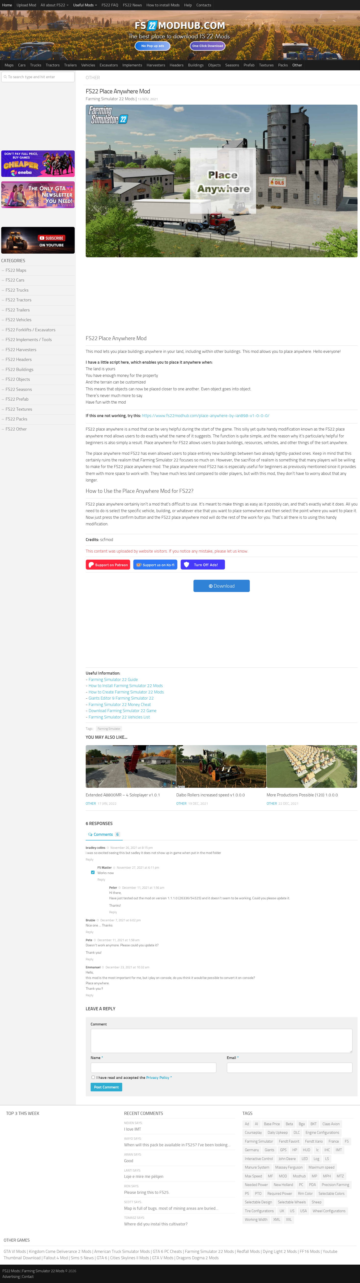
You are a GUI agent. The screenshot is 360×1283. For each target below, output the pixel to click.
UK (282, 1211)
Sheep (317, 1202)
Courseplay (253, 1132)
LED (305, 1159)
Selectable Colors (332, 1193)
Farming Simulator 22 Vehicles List (119, 717)
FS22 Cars (15, 280)
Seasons (232, 65)
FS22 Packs (16, 419)
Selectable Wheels (292, 1202)
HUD (306, 1150)
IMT (339, 1150)
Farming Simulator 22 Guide (113, 679)
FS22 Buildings (19, 369)
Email (233, 1057)
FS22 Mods (11, 1271)
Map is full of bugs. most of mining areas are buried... (171, 1208)
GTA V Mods (162, 1257)
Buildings (196, 65)
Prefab (249, 65)
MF (270, 1176)
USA (303, 1211)
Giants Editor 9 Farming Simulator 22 (121, 698)
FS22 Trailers (18, 310)
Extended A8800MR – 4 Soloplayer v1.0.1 (123, 794)
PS (247, 1193)
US (292, 1211)
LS (327, 1159)
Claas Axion (331, 1124)
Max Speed (253, 1176)
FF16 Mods (310, 1251)
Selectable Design (258, 1202)
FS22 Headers (19, 359)
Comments (106, 834)
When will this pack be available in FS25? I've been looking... (177, 1144)
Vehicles (88, 65)
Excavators (109, 65)
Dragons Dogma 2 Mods (197, 1257)
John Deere (287, 1159)
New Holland (283, 1185)
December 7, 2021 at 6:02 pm (120, 920)
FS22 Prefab (17, 399)
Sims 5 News (82, 1257)
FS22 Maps (16, 270)
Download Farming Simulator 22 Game (122, 710)
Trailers (70, 65)
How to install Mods (163, 5)
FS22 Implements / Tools (29, 339)
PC (301, 1185)
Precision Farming (335, 1185)
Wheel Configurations (329, 1211)
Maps (9, 65)
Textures (266, 65)
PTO (258, 1193)
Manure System (257, 1167)
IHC (327, 1150)
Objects (214, 65)
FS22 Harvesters (21, 349)
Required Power (279, 1193)
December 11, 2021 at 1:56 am (142, 887)
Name (97, 1057)
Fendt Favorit (289, 1141)
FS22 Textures (19, 409)
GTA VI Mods (15, 1251)
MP (314, 1176)
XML (276, 1219)
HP (294, 1150)
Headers (176, 65)
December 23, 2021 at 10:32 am (127, 967)
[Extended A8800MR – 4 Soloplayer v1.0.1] (131, 766)
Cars (21, 65)
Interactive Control (259, 1159)
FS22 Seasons (19, 389)
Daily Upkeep (278, 1132)
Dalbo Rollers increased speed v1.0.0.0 (210, 794)
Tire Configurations (259, 1211)
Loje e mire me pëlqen (143, 1176)
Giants (269, 1150)
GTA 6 (102, 1257)
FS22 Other (16, 429)
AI (256, 1124)
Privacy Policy (157, 1077)
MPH (327, 1176)
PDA (312, 1185)
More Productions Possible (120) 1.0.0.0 (302, 794)
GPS (283, 1150)
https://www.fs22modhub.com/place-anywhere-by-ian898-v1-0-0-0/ (205, 415)
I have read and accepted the (134, 1077)
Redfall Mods (248, 1251)
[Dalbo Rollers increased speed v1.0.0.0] (221, 766)
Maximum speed (322, 1167)
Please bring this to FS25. (147, 1192)
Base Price (272, 1124)
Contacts (203, 5)
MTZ (340, 1176)
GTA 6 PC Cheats (167, 1251)
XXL (289, 1219)
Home (7, 5)
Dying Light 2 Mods (280, 1251)
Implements (132, 65)
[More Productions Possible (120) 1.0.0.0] (312, 766)
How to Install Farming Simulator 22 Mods (126, 685)
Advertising (11, 1276)
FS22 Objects (18, 379)
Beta (289, 1124)
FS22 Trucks (17, 290)
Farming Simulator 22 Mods (209, 1251)
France (334, 1141)
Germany (252, 1150)
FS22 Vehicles (18, 319)
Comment (99, 1024)
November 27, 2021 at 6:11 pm (137, 867)
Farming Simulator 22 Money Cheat (120, 704)
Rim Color (305, 1193)
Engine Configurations (322, 1132)
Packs (283, 65)
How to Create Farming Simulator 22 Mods (126, 692)
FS (347, 1141)
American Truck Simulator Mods (122, 1251)
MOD (283, 1176)
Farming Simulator (109, 728)
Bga (302, 1124)
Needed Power (256, 1185)
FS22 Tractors (18, 300)
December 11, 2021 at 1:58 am (118, 940)
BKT (314, 1124)
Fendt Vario (314, 1141)
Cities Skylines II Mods (129, 1257)
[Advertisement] (222, 297)
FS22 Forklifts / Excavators (30, 330)
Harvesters (156, 65)
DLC (297, 1132)
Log (316, 1159)
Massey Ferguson (289, 1167)
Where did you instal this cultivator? (156, 1223)
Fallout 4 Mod (56, 1257)
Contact (28, 1276)
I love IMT (132, 1129)
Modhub (299, 1176)
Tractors (53, 65)
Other (297, 65)
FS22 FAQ (110, 5)
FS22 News (132, 5)
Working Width (256, 1219)
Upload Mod (26, 5)
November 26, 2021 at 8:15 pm (131, 848)
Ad (247, 1124)
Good (128, 1160)
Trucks (35, 65)
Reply (89, 859)
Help (188, 5)
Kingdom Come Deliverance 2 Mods (60, 1251)
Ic (317, 1150)
